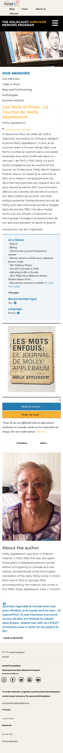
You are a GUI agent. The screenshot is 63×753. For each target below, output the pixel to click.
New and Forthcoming (17, 89)
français (14, 13)
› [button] (60, 399)
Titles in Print (11, 84)
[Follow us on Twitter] (21, 679)
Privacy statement (10, 741)
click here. (40, 431)
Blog (12, 9)
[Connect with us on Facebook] (12, 679)
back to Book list (13, 638)
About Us (41, 9)
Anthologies (10, 95)
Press (25, 9)
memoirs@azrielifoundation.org (15, 703)
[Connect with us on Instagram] (4, 679)
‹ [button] (56, 399)
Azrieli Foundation (17, 652)
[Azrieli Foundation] (11, 3)
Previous (22, 443)
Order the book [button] (31, 414)
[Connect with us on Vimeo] (29, 679)
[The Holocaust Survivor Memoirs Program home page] (24, 23)
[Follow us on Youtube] (38, 679)
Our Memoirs (10, 79)
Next (43, 443)
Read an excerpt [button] (31, 406)
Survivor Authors (13, 100)
